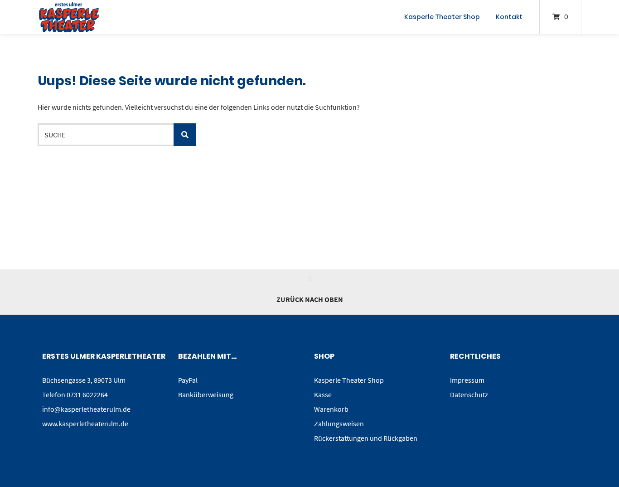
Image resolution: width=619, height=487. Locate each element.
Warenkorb (331, 409)
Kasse (323, 394)
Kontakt (509, 16)
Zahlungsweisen (339, 423)
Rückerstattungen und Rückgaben (365, 438)
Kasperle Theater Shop (442, 16)
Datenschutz (469, 394)
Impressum (467, 380)
